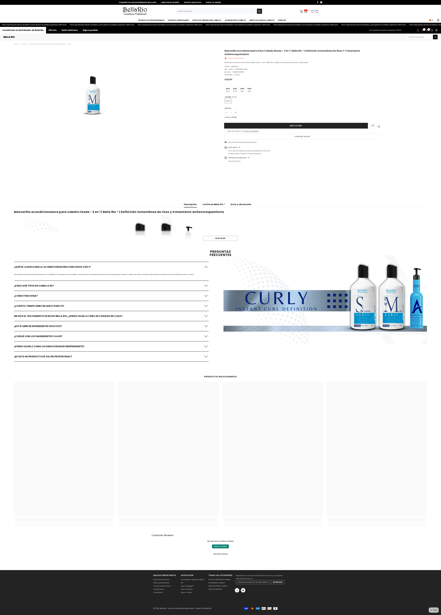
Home (16, 44)
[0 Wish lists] (422, 30)
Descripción (190, 204)
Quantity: (228, 108)
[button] (111, 267)
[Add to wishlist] (373, 126)
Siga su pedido (90, 30)
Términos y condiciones (251, 131)
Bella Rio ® (235, 66)
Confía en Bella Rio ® (214, 204)
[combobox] (216, 11)
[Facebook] (318, 2)
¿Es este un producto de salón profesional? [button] (43, 356)
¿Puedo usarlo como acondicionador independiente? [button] (49, 346)
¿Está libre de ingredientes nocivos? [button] (38, 326)
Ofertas (52, 30)
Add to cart (296, 126)
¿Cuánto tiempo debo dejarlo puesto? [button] (39, 306)
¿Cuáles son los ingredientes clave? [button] (38, 336)
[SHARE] (378, 126)
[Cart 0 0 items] (427, 30)
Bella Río (208, 608)
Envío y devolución (241, 204)
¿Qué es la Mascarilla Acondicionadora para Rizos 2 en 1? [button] (52, 266)
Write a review (220, 546)
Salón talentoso (69, 30)
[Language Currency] (436, 30)
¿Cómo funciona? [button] (26, 295)
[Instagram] (321, 2)
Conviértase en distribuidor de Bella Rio (23, 30)
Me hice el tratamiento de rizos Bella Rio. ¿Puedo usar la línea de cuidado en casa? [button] (68, 316)
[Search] (219, 11)
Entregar (277, 582)
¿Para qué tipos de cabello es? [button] (34, 285)
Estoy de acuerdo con (235, 131)
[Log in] (438, 20)
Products (24, 44)
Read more (220, 238)
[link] (325, 299)
